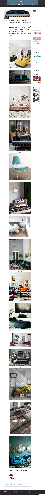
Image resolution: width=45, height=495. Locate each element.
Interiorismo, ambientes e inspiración (24, 491)
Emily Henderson (20, 468)
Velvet (10, 18)
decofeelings (6, 20)
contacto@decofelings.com (7, 6)
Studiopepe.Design (20, 214)
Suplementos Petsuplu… (38, 59)
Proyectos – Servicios (17, 4)
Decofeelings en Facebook (37, 66)
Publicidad (22, 4)
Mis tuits (33, 71)
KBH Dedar (20, 152)
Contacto (32, 4)
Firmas (29, 4)
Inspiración (8, 483)
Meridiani (20, 348)
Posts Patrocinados (24, 492)
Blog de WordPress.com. (6, 491)
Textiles (10, 483)
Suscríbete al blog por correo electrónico (18, 470)
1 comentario (6, 22)
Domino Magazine (10, 484)
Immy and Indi (20, 237)
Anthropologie (20, 118)
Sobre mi (13, 4)
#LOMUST (26, 4)
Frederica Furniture (19, 484)
